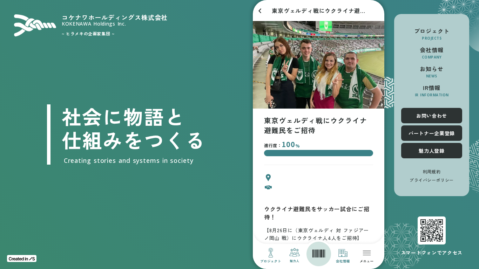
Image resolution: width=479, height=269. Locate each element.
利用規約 (431, 172)
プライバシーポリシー (432, 180)
